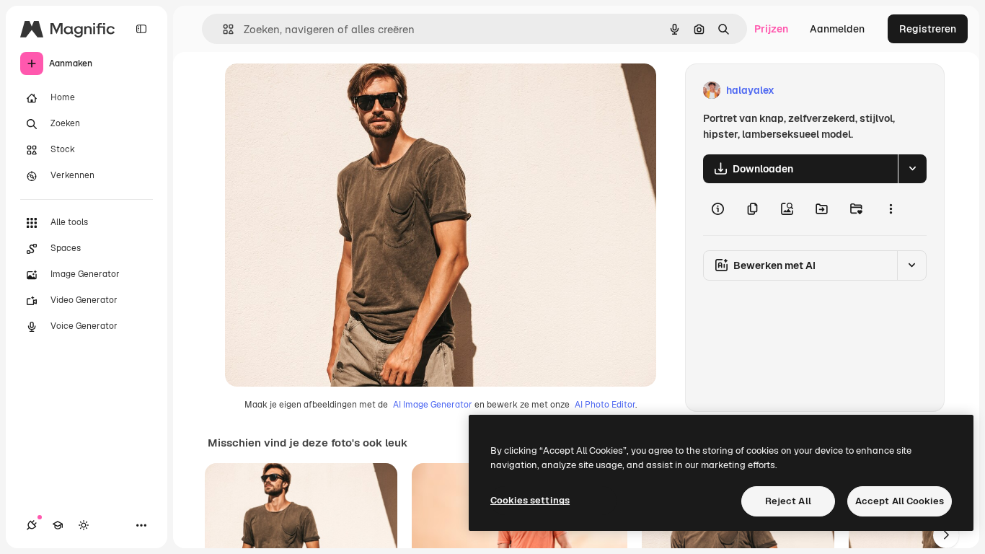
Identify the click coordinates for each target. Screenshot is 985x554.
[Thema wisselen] (83, 525)
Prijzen (771, 28)
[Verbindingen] (31, 525)
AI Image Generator (432, 404)
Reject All (788, 501)
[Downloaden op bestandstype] (912, 168)
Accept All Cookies (899, 501)
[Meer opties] (890, 209)
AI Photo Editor (605, 404)
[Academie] (57, 525)
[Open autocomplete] (222, 29)
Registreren (927, 28)
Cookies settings (530, 500)
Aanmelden (837, 28)
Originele (320, 90)
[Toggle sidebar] (141, 28)
